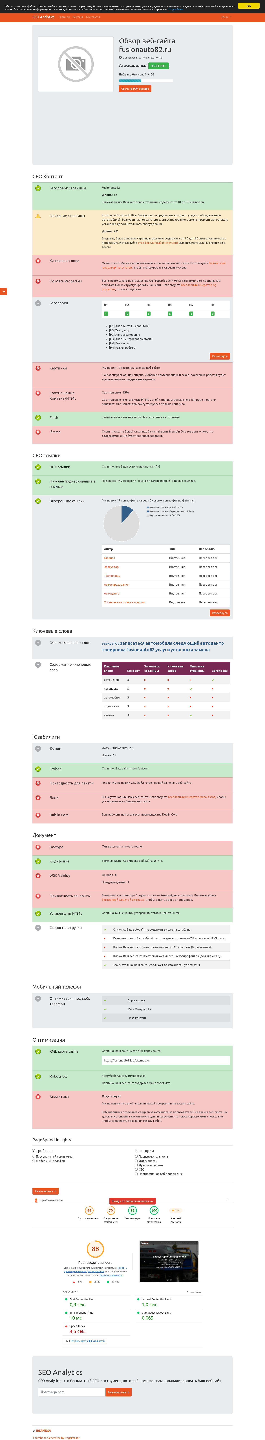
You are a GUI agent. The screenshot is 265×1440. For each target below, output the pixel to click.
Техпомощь (112, 575)
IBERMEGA (43, 1430)
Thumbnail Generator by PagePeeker (56, 1437)
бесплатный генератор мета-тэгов (191, 797)
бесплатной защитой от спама (123, 899)
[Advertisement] (132, 126)
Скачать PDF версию (135, 88)
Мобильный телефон (50, 1160)
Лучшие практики (151, 1165)
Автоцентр (111, 593)
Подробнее (176, 9)
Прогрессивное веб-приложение (161, 1173)
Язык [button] (225, 17)
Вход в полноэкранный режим (132, 1201)
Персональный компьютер (54, 1156)
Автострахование (116, 584)
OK (249, 5)
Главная (64, 17)
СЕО (141, 1169)
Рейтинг (78, 17)
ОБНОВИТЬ (158, 66)
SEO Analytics (43, 17)
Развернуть (220, 356)
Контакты (93, 17)
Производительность (154, 1156)
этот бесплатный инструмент (158, 242)
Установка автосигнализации (124, 602)
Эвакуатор (111, 566)
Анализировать (45, 1191)
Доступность (148, 1160)
